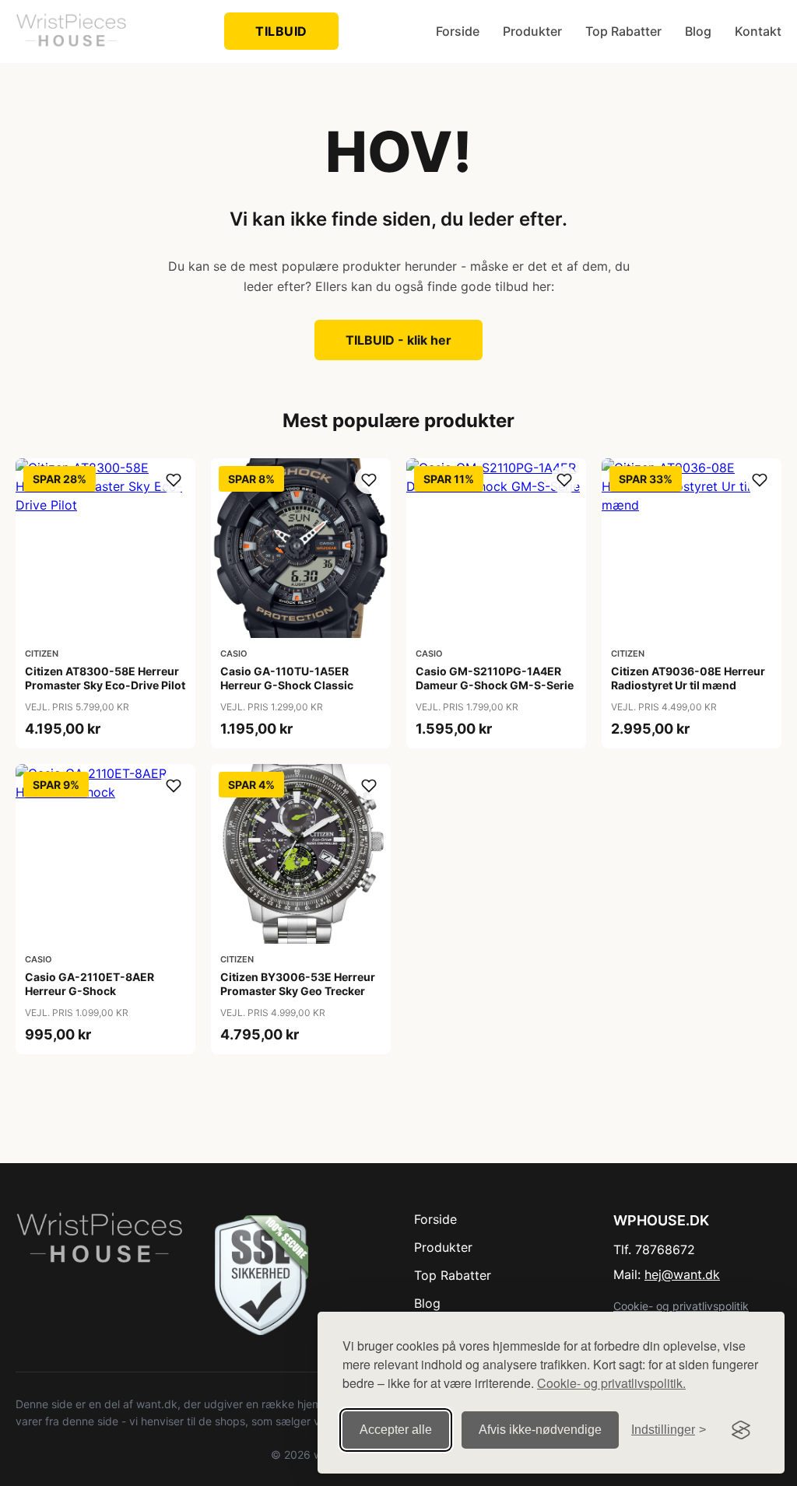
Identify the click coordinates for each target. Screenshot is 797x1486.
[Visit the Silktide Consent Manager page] (741, 1430)
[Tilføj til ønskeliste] (174, 480)
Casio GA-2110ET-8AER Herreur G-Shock (89, 983)
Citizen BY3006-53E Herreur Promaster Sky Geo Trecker (297, 983)
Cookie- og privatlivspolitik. (611, 1383)
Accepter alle (396, 1429)
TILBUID (281, 31)
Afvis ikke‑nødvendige (540, 1429)
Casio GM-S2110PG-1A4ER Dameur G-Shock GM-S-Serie (495, 678)
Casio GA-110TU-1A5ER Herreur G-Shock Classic (286, 678)
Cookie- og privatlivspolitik (681, 1306)
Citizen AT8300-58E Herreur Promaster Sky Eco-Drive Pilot (105, 678)
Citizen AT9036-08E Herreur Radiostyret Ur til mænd (688, 678)
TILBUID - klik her (398, 340)
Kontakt (758, 31)
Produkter (532, 31)
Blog (698, 31)
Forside (457, 31)
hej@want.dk (682, 1274)
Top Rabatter (623, 31)
